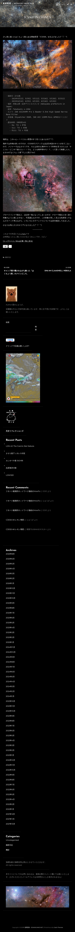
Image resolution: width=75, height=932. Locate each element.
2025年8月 (10, 608)
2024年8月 (10, 662)
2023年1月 (10, 755)
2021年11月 (10, 819)
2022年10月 (10, 770)
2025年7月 (10, 613)
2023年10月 (10, 711)
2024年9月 (10, 657)
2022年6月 (10, 789)
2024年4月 (10, 681)
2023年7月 (10, 726)
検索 (7, 322)
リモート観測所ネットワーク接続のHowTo (23, 491)
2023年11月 (10, 706)
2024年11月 (10, 647)
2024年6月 (10, 672)
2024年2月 (10, 691)
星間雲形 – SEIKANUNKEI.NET (18, 3)
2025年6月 (10, 618)
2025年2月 (10, 637)
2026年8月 (10, 554)
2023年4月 (10, 740)
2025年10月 (10, 598)
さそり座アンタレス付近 (15, 453)
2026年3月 (10, 573)
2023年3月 (10, 745)
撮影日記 (8, 257)
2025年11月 (10, 593)
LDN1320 (10, 475)
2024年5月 (10, 677)
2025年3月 (10, 632)
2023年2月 (10, 750)
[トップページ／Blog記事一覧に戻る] (18, 241)
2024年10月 (11, 652)
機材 (7, 850)
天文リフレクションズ (14, 431)
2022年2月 (10, 804)
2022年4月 (10, 799)
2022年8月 (10, 780)
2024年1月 (10, 696)
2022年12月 (10, 760)
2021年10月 (10, 824)
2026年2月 (10, 578)
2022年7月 (10, 785)
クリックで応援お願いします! (17, 346)
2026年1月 (10, 583)
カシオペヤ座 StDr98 (14, 461)
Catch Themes (58, 927)
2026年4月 (10, 569)
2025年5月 (10, 623)
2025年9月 (10, 603)
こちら (23, 234)
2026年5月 (10, 564)
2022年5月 (10, 794)
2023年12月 (10, 701)
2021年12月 (10, 814)
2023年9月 (10, 716)
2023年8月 (10, 721)
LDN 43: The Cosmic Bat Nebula (20, 446)
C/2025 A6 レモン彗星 (15, 520)
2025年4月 (10, 627)
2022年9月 (10, 775)
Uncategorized (12, 840)
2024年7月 (10, 667)
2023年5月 (10, 735)
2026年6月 (10, 559)
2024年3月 (10, 686)
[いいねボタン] (5, 246)
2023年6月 (10, 731)
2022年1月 (10, 809)
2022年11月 (10, 765)
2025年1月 (10, 642)
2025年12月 (10, 588)
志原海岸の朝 (11, 468)
